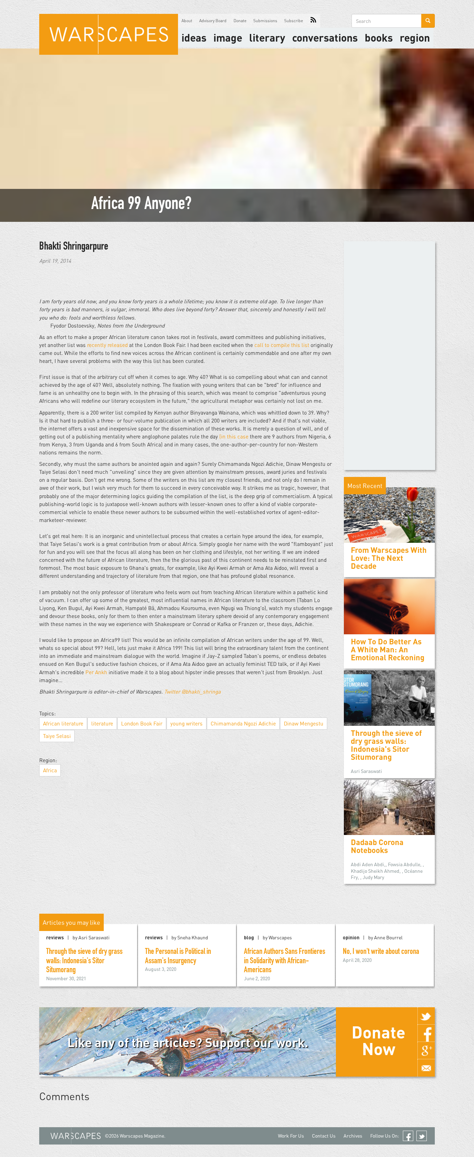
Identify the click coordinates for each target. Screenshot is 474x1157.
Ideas (193, 37)
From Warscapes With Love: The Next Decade (389, 558)
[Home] (108, 34)
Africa (50, 770)
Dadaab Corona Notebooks (377, 846)
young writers (186, 723)
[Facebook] (426, 1033)
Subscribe (293, 20)
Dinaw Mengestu (303, 723)
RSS (313, 21)
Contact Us (324, 1136)
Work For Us (291, 1136)
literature (102, 723)
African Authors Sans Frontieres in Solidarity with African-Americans (284, 961)
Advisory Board (213, 20)
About (186, 20)
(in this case (233, 436)
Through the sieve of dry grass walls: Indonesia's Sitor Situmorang (386, 745)
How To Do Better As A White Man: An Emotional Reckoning (387, 649)
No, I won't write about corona (381, 952)
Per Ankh (96, 672)
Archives (353, 1136)
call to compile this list (281, 345)
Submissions (265, 20)
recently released (107, 345)
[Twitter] (426, 1016)
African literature (63, 723)
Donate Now (378, 1040)
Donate (240, 20)
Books (379, 37)
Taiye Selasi (57, 736)
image (227, 37)
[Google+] (426, 1050)
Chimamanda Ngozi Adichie (243, 723)
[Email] (426, 1068)
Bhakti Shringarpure (73, 247)
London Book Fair (141, 723)
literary (267, 37)
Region (415, 37)
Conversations (325, 37)
